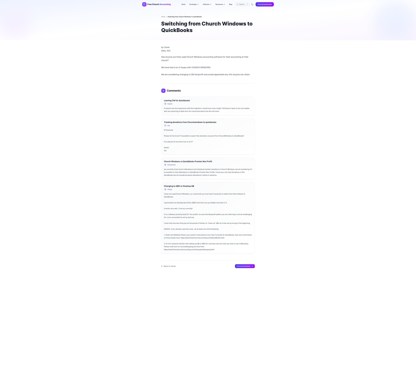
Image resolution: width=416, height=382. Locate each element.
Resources (219, 4)
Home (183, 4)
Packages (193, 4)
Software (206, 4)
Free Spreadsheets (265, 4)
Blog (230, 4)
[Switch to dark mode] (252, 4)
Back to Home (170, 266)
